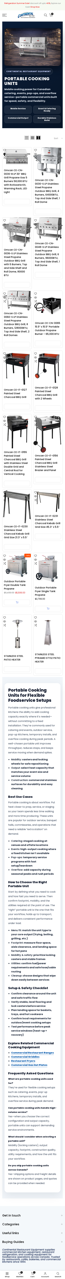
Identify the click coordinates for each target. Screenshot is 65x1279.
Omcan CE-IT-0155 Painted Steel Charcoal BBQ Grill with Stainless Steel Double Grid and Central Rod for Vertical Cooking (16, 463)
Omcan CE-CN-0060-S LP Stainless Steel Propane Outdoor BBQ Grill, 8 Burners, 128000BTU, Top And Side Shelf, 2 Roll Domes (16, 324)
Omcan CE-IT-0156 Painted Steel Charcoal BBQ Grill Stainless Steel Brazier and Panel (46, 463)
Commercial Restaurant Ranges (32, 1052)
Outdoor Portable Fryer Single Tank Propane (45, 591)
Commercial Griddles (25, 1057)
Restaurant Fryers (23, 1061)
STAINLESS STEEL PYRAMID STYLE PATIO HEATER (47, 658)
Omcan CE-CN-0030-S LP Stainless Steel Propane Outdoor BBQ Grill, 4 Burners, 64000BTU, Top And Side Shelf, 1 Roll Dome (47, 191)
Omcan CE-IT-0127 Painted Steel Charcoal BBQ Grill (15, 393)
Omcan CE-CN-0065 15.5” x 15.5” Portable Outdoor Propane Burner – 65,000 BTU (47, 328)
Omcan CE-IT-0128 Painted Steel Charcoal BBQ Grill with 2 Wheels (46, 393)
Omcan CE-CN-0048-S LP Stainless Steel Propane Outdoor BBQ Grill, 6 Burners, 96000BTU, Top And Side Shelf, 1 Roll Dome (47, 254)
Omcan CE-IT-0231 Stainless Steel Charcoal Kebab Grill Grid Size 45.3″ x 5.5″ (47, 521)
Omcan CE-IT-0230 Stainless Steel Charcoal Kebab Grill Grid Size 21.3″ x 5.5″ (16, 532)
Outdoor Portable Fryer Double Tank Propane (15, 585)
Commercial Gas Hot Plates (29, 1065)
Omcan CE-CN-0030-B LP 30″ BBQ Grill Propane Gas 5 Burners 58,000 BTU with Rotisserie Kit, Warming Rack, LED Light (15, 181)
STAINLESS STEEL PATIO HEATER (13, 657)
